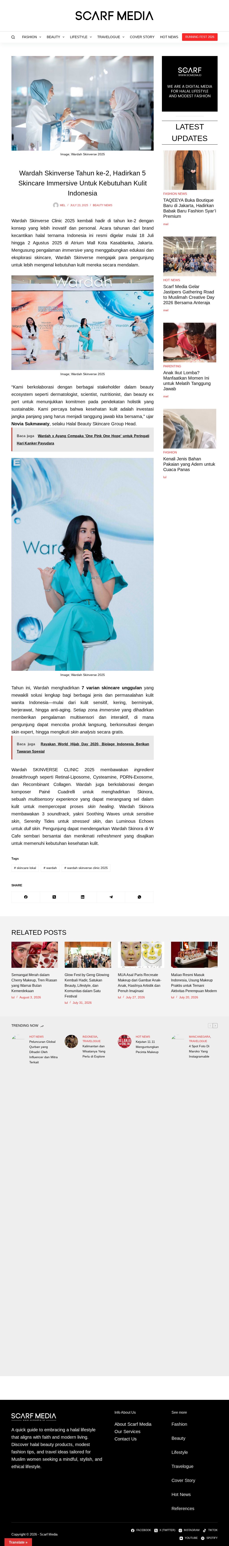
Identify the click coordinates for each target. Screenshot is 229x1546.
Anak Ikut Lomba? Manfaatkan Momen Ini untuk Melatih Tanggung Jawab (187, 380)
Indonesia (90, 1036)
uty (182, 1438)
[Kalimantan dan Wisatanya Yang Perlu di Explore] (71, 1041)
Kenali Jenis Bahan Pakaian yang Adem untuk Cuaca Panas (189, 464)
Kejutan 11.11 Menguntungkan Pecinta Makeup (147, 1047)
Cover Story (142, 37)
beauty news (102, 205)
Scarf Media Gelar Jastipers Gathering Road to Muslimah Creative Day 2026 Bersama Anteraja (188, 294)
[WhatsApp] (139, 897)
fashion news (175, 193)
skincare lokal (25, 868)
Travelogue (108, 37)
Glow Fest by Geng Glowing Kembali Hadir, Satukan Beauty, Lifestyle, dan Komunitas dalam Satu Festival (87, 985)
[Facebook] (26, 897)
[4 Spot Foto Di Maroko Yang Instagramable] (177, 1202)
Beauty (53, 37)
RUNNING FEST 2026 (199, 37)
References (183, 1508)
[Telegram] (111, 897)
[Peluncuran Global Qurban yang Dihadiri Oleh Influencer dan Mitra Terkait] (18, 1202)
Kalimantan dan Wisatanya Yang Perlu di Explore (94, 1051)
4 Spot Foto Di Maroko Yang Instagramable (199, 1051)
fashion (170, 452)
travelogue (92, 1041)
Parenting (172, 366)
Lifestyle (78, 37)
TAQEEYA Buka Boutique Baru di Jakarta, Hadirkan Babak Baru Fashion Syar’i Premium (189, 208)
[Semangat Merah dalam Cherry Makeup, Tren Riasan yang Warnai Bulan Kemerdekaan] (34, 955)
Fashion (29, 37)
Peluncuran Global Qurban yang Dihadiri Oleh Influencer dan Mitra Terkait (43, 1052)
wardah (50, 868)
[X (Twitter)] (54, 897)
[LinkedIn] (82, 897)
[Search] (13, 37)
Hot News (169, 37)
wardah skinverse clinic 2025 (86, 868)
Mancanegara (199, 1036)
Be (174, 1438)
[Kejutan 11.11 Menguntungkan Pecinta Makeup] (124, 1041)
